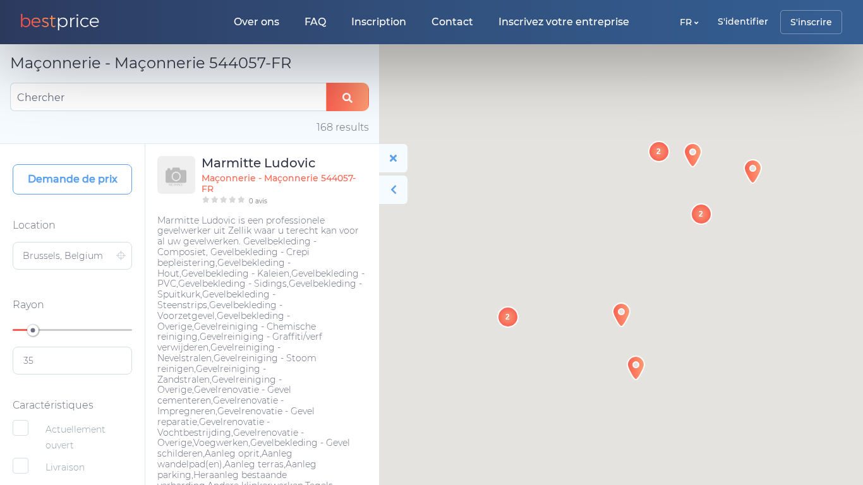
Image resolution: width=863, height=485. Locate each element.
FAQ (315, 22)
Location (34, 225)
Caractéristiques (53, 405)
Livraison (65, 467)
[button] (621, 314)
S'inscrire (811, 22)
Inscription (378, 22)
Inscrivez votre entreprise (563, 22)
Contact (452, 22)
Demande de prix (73, 179)
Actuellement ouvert (75, 437)
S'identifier (743, 21)
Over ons (256, 22)
